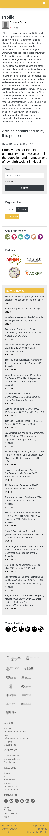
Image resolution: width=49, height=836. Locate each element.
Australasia (9, 780)
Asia (6, 776)
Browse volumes (12, 759)
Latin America (10, 786)
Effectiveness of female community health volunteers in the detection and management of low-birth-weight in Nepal (24, 155)
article (8, 303)
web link (9, 339)
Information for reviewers (16, 738)
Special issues (11, 762)
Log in (7, 807)
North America (11, 789)
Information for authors (15, 732)
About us (8, 728)
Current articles (11, 756)
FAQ (6, 735)
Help (6, 817)
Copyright (8, 741)
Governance (10, 745)
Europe (7, 783)
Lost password (11, 813)
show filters (10, 181)
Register (22, 209)
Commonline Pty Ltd (37, 832)
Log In (10, 209)
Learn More (12, 216)
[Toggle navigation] (44, 3)
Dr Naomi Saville (18, 22)
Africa (7, 773)
